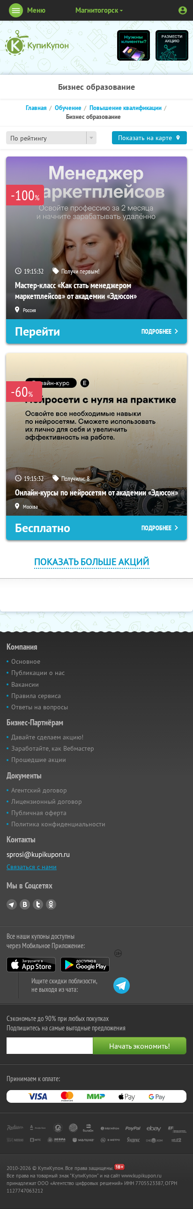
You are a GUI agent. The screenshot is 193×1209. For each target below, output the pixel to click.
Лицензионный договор (46, 801)
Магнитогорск (96, 10)
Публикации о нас (38, 672)
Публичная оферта (39, 813)
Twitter (38, 904)
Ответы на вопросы (39, 707)
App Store (31, 964)
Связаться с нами (32, 867)
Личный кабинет (182, 10)
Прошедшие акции (38, 759)
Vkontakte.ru (25, 904)
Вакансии (25, 684)
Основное (25, 661)
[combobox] (51, 137)
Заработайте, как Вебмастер (52, 748)
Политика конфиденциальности (58, 824)
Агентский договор (39, 790)
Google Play (85, 964)
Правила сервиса (36, 695)
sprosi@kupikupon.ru (38, 854)
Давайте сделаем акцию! (47, 737)
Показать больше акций (91, 561)
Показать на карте (145, 137)
